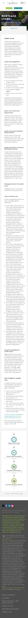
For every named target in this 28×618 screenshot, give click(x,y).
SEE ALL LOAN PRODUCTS (13, 493)
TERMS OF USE (7, 612)
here (11, 406)
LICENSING (5, 598)
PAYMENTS (9, 8)
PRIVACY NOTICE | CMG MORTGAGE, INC (10, 602)
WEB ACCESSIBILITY (8, 595)
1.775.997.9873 (12, 424)
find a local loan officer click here (12, 417)
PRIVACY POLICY (7, 606)
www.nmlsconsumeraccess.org (10, 540)
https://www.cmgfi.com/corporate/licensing (13, 587)
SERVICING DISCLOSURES (10, 609)
